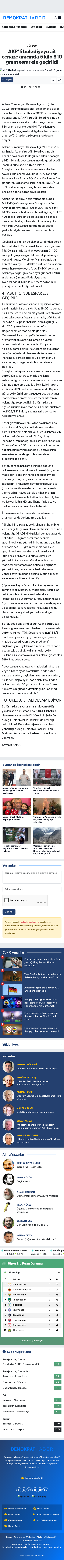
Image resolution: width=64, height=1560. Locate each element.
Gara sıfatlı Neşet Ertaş (29, 1167)
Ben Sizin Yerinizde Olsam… (32, 1225)
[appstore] (23, 1497)
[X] (24, 1489)
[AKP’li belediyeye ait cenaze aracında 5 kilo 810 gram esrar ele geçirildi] (32, 72)
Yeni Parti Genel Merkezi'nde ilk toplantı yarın (46, 790)
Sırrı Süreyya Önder (28, 1163)
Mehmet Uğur (25, 1092)
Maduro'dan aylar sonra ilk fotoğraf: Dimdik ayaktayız (15, 790)
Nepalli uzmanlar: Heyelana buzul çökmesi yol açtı (15, 848)
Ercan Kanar (24, 1121)
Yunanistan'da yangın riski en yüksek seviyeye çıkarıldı (47, 819)
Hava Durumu (43, 1508)
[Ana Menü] (59, 18)
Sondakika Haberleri (14, 27)
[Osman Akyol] (8, 1237)
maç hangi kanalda (52, 1547)
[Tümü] (60, 1044)
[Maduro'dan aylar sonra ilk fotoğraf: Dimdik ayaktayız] (17, 777)
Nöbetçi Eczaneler (17, 1508)
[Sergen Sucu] (8, 1223)
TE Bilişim (39, 1556)
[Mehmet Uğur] (8, 1095)
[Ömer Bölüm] (8, 1179)
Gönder (9, 912)
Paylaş (9, 79)
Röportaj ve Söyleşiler (24, 1537)
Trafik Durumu (14, 1514)
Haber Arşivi (14, 1526)
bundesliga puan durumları (15, 1547)
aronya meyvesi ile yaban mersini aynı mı (31, 1544)
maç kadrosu (36, 1547)
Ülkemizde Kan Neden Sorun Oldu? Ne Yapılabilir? (38, 1141)
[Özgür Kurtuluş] (8, 1081)
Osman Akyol (25, 1235)
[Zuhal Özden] (8, 1110)
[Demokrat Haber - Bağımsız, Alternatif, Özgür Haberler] (24, 17)
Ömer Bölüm (24, 1177)
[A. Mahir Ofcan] (8, 1194)
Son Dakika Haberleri (46, 1520)
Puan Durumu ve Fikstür (48, 1514)
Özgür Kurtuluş (26, 1078)
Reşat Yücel (24, 1205)
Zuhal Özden (25, 1108)
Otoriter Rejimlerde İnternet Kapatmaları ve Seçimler (33, 1083)
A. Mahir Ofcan (26, 1192)
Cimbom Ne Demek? (46, 1537)
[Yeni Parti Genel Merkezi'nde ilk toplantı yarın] (47, 777)
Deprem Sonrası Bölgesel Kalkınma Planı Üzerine (39, 1097)
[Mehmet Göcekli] (8, 1066)
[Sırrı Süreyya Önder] (8, 1165)
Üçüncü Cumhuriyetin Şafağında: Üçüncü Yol (35, 1210)
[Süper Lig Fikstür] (60, 1352)
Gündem (51, 27)
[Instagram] (29, 1489)
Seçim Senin (23, 1181)
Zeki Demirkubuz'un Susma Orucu (35, 1112)
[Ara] (55, 18)
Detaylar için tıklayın (32, 1340)
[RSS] (45, 1489)
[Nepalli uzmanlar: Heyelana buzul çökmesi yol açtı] (17, 835)
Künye (9, 1537)
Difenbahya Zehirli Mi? (31, 1541)
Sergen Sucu (24, 1221)
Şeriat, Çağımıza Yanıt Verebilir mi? (36, 1239)
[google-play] (39, 1497)
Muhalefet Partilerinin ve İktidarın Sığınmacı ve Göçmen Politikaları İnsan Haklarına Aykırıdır (38, 1127)
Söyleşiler (36, 27)
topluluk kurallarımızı (30, 922)
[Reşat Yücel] (8, 1208)
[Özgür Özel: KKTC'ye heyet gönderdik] (17, 806)
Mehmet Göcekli (27, 1065)
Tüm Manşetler (15, 1520)
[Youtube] (40, 1489)
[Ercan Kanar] (8, 1124)
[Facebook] (18, 1489)
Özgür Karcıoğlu (27, 1135)
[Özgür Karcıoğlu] (8, 1139)
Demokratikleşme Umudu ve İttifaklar (37, 1196)
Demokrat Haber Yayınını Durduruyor (37, 1068)
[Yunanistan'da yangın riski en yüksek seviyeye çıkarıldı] (47, 806)
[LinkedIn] (34, 1489)
